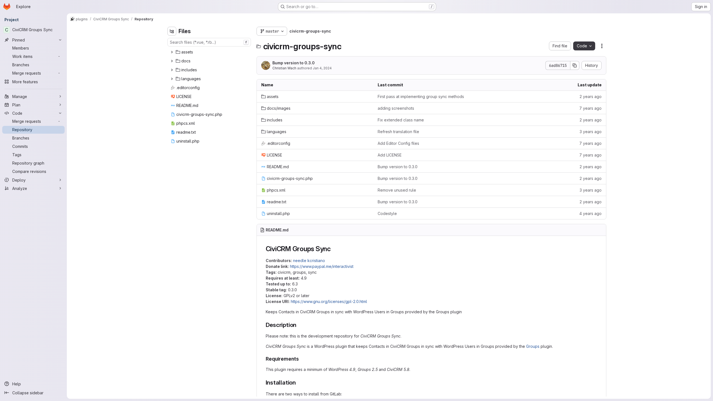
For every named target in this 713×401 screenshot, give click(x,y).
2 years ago (591, 96)
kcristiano (316, 260)
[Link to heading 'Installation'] (299, 382)
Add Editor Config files (398, 143)
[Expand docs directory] (172, 61)
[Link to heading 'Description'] (299, 324)
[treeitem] (210, 52)
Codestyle (387, 213)
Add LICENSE (390, 155)
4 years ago (590, 213)
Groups (532, 346)
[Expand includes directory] (172, 70)
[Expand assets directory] (172, 52)
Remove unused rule (397, 190)
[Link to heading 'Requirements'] (301, 359)
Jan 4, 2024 (322, 68)
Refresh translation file (398, 131)
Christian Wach (284, 68)
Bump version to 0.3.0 (293, 62)
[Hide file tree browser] (171, 31)
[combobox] (209, 42)
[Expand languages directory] (172, 78)
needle (299, 260)
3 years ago (591, 131)
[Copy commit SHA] (574, 65)
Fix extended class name (401, 120)
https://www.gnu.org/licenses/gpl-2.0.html (329, 301)
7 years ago (590, 108)
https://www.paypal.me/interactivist (321, 266)
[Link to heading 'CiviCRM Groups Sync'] (334, 249)
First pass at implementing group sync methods (421, 96)
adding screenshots (396, 108)
